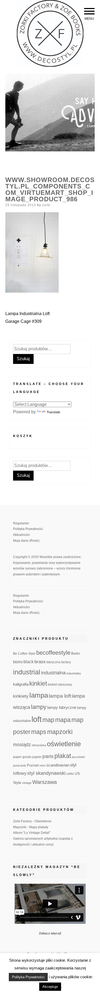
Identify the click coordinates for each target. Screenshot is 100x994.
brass (40, 661)
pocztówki (78, 757)
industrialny (73, 673)
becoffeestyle (53, 652)
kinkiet (38, 683)
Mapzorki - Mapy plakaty (30, 827)
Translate (53, 412)
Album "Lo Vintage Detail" (31, 833)
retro (42, 765)
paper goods (22, 757)
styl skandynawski (46, 773)
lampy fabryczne (61, 707)
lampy (38, 707)
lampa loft (60, 696)
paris (48, 756)
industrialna (53, 672)
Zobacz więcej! (50, 933)
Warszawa (44, 782)
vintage (26, 782)
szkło (70, 773)
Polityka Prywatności (28, 529)
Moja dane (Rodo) (26, 541)
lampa (38, 695)
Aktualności (21, 535)
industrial (26, 672)
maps (38, 731)
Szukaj (23, 358)
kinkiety (21, 696)
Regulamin (21, 523)
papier (37, 757)
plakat (62, 755)
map (48, 719)
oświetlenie (64, 744)
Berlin (75, 653)
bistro (18, 662)
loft (36, 719)
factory (66, 662)
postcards (19, 765)
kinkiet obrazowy (60, 684)
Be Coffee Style (24, 653)
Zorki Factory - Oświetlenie (32, 821)
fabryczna (53, 662)
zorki (46, 205)
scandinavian (57, 765)
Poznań (33, 765)
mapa (63, 719)
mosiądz (22, 744)
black (28, 661)
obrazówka (39, 745)
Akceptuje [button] (50, 987)
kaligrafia (21, 684)
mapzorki (60, 731)
